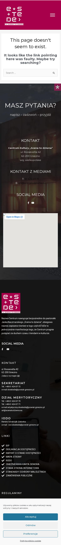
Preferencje (30, 533)
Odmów (31, 525)
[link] (14, 15)
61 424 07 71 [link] (32, 178)
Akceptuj (30, 516)
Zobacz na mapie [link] (9, 376)
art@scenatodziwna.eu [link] (32, 183)
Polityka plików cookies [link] (30, 541)
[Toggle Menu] (52, 14)
